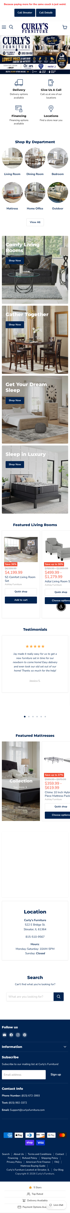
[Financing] (19, 115)
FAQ (57, 1162)
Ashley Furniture (13, 584)
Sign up (56, 1074)
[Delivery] (19, 89)
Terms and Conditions (39, 1154)
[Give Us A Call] (51, 89)
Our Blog (58, 1169)
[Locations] (51, 115)
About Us (19, 1154)
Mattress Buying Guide (33, 1166)
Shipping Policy (49, 1158)
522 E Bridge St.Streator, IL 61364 (35, 924)
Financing (13, 1158)
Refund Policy (29, 1158)
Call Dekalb (45, 12)
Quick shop (21, 591)
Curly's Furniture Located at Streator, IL (28, 1169)
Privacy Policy (14, 1162)
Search (6, 1154)
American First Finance (38, 1162)
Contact (59, 1154)
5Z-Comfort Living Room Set (20, 579)
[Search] (59, 996)
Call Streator (25, 12)
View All (35, 222)
